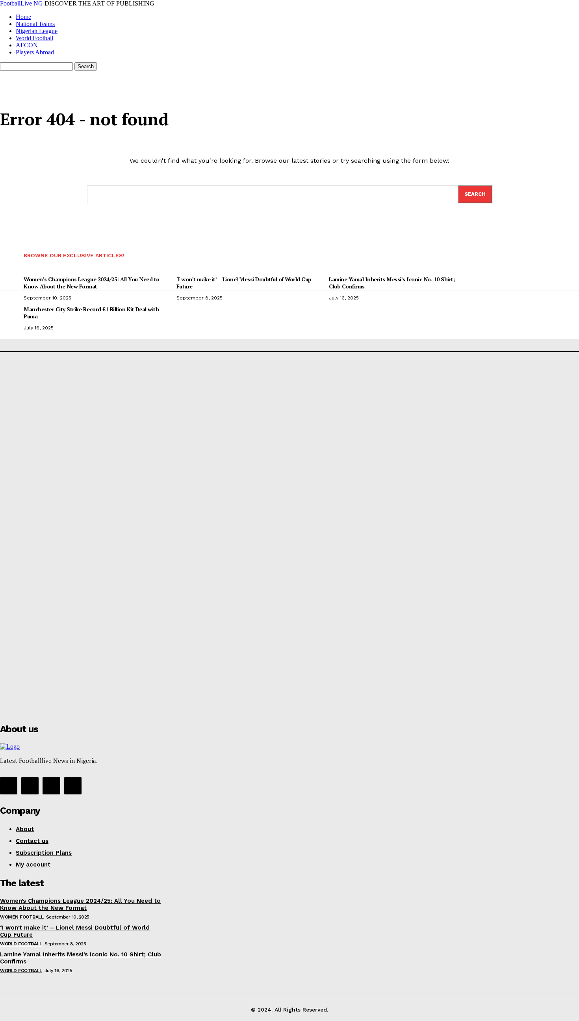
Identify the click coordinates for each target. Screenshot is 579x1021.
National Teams (35, 23)
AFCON (27, 45)
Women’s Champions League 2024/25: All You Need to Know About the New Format (80, 904)
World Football (34, 38)
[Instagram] (30, 785)
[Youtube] (73, 785)
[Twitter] (51, 785)
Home (23, 16)
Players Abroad (35, 52)
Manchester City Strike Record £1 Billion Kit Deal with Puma (91, 312)
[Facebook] (8, 785)
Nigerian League (37, 31)
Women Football (21, 917)
